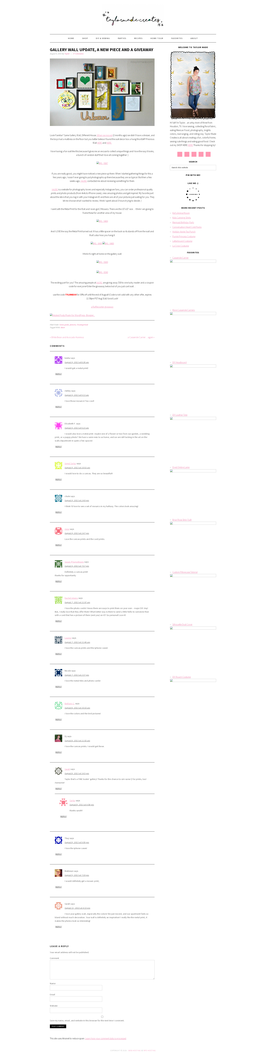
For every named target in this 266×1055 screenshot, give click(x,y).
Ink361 (84, 181)
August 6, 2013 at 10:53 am (77, 467)
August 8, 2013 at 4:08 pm (82, 804)
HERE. (109, 142)
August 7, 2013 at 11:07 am (77, 602)
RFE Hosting (150, 1050)
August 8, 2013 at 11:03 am (77, 740)
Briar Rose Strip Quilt (181, 519)
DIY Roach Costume (181, 676)
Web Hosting (134, 1050)
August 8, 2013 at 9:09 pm (77, 842)
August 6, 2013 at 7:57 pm (77, 566)
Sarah (67, 769)
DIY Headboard (179, 362)
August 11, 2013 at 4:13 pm (77, 908)
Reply (59, 374)
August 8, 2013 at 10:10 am (77, 707)
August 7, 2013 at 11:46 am (77, 642)
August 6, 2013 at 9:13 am (77, 395)
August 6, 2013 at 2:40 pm (77, 500)
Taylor (72, 800)
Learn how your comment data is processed (105, 1038)
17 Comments (78, 54)
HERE (99, 142)
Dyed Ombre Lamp (181, 467)
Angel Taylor (70, 463)
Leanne (68, 638)
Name (52, 983)
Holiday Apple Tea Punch (183, 231)
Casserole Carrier (180, 257)
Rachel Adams (71, 598)
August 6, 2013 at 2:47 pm (77, 533)
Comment (54, 958)
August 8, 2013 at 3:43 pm (77, 773)
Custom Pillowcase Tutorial (184, 572)
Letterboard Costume (182, 241)
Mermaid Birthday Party (183, 222)
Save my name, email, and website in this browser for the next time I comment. (87, 1020)
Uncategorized (82, 325)
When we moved (104, 135)
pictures (73, 325)
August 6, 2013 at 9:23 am (77, 427)
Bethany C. (70, 703)
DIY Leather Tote (179, 414)
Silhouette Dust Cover (182, 624)
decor (63, 328)
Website (54, 1005)
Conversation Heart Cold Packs (187, 227)
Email (52, 994)
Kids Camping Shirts (181, 217)
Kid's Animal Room (181, 213)
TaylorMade (133, 15)
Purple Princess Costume (183, 236)
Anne (67, 529)
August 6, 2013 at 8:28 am (77, 362)
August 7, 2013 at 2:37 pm (77, 675)
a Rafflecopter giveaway (102, 306)
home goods (64, 325)
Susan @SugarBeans (74, 561)
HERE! (190, 145)
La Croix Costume (180, 245)
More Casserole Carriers (183, 310)
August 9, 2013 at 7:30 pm (77, 875)
